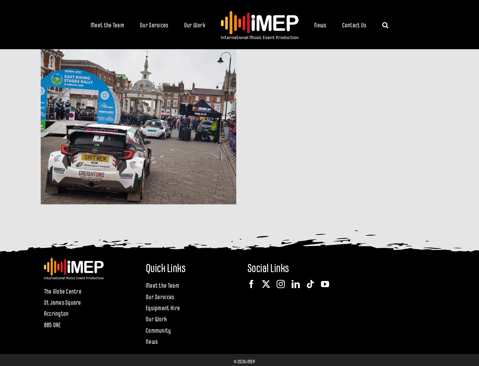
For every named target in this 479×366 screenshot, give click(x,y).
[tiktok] (310, 284)
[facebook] (251, 284)
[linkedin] (296, 284)
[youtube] (325, 284)
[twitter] (266, 284)
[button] (359, 24)
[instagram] (281, 284)
